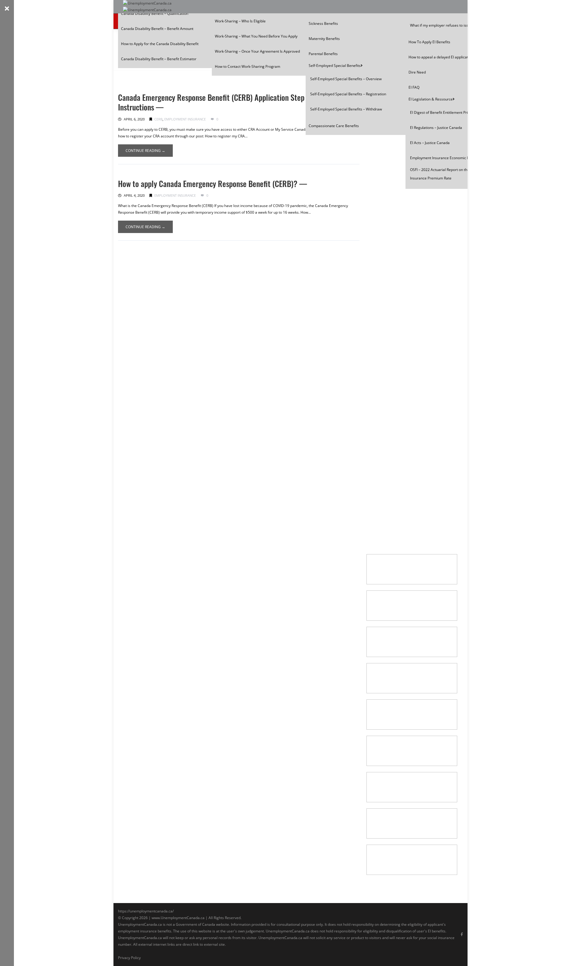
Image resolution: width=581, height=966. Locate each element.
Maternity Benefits (324, 38)
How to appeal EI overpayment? (402, 364)
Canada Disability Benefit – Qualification (154, 13)
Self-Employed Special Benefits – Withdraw (346, 109)
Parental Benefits (323, 53)
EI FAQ (414, 87)
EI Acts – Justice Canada (430, 142)
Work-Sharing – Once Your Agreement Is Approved (257, 51)
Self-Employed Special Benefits (335, 65)
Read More (387, 155)
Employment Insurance (185, 119)
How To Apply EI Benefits (429, 41)
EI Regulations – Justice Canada (436, 127)
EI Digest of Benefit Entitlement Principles (445, 112)
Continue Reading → (145, 150)
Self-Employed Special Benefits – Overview (346, 78)
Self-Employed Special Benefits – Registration (348, 94)
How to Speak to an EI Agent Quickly (407, 464)
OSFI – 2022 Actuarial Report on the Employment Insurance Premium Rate (450, 174)
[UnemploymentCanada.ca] (147, 6)
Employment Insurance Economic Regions (445, 157)
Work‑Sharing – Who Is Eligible (240, 21)
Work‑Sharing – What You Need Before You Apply (256, 36)
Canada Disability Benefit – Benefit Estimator (158, 58)
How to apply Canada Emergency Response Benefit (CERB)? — (212, 183)
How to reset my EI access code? (403, 177)
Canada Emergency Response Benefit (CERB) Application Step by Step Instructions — (223, 102)
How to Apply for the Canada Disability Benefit (160, 43)
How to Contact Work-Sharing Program (247, 66)
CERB (158, 119)
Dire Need (417, 72)
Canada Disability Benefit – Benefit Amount (157, 28)
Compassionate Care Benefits (334, 125)
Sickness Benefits (323, 23)
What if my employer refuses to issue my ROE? (449, 25)
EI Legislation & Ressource (431, 99)
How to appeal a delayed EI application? (442, 57)
